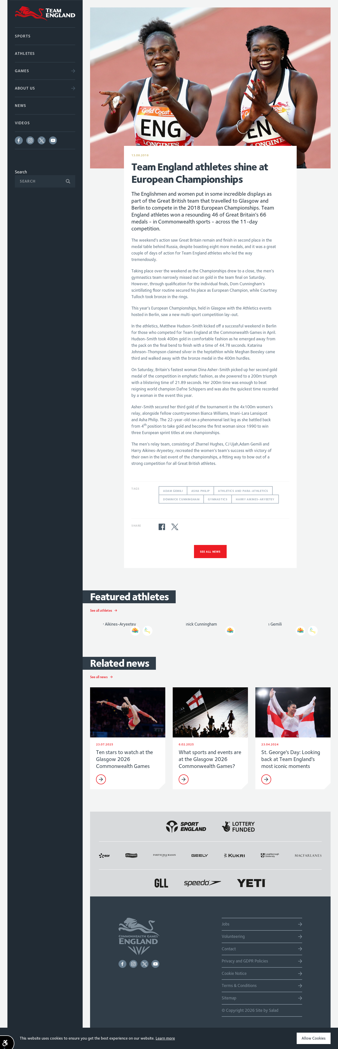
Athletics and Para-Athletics (243, 491)
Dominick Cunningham (181, 499)
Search (21, 171)
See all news (210, 551)
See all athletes (101, 610)
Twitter (42, 140)
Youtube (53, 140)
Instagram (30, 140)
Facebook (19, 140)
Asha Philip (200, 491)
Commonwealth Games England (45, 13)
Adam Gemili (173, 491)
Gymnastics (217, 499)
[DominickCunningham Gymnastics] (210, 628)
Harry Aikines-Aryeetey (255, 499)
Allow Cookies (314, 1038)
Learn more (165, 1038)
